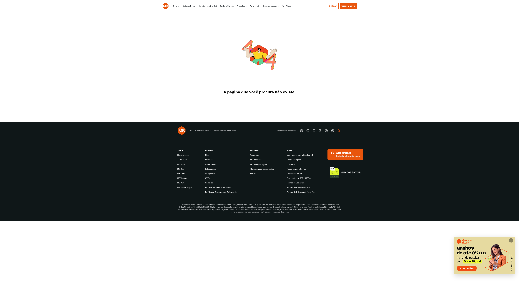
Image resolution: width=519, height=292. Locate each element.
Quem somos (210, 164)
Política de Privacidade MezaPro (301, 192)
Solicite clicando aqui (348, 155)
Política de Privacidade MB (298, 187)
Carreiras (209, 183)
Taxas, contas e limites (296, 169)
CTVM (207, 178)
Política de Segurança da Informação (221, 192)
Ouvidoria (291, 164)
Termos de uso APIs (295, 183)
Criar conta (348, 5)
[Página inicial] (165, 6)
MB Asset (181, 164)
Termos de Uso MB (294, 173)
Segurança (254, 155)
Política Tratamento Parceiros (218, 187)
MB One (180, 169)
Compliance (210, 173)
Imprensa (209, 159)
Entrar (333, 5)
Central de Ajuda (294, 159)
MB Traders (182, 178)
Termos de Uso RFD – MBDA (299, 178)
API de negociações (258, 164)
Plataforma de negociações (262, 169)
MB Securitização (184, 187)
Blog (207, 155)
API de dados (256, 159)
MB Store (181, 173)
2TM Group (182, 159)
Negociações (183, 155)
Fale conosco (210, 169)
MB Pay (180, 183)
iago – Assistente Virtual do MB (300, 155)
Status (253, 173)
